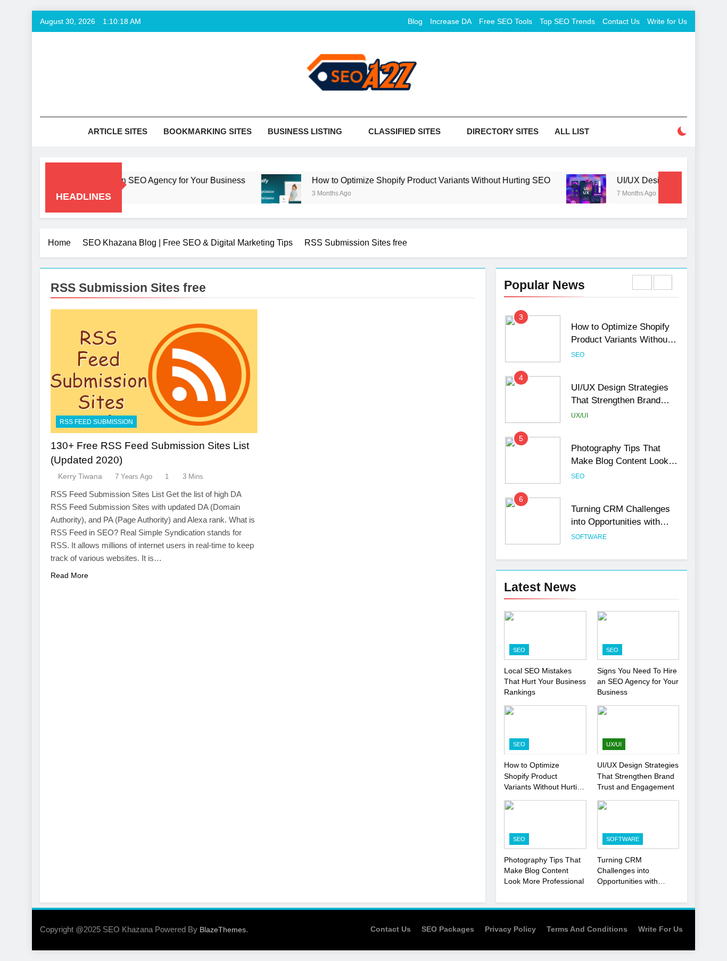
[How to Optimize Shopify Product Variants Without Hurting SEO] (260, 194)
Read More (69, 575)
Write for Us (667, 21)
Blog (415, 21)
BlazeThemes (223, 929)
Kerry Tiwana (80, 476)
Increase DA (451, 21)
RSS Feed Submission (96, 422)
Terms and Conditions (587, 929)
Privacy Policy (510, 929)
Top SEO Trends (567, 21)
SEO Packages (448, 929)
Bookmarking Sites (207, 131)
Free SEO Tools (505, 21)
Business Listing (305, 131)
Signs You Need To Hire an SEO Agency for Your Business (638, 681)
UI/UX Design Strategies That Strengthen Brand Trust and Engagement (619, 400)
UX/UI (579, 415)
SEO (577, 355)
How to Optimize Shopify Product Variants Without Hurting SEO (410, 180)
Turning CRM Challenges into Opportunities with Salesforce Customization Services (636, 881)
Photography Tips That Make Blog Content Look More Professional (619, 461)
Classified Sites (404, 131)
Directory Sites (503, 131)
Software (589, 537)
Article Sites (117, 131)
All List (572, 131)
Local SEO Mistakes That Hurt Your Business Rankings (545, 681)
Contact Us (621, 21)
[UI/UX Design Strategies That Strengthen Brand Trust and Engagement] (565, 194)
